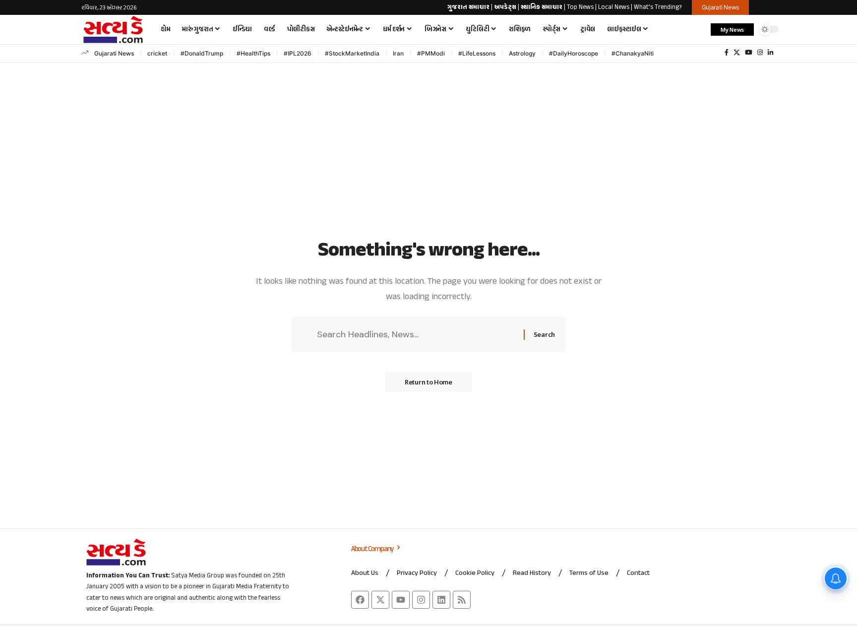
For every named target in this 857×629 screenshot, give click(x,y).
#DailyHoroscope (573, 53)
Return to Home (428, 381)
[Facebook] (726, 52)
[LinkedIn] (770, 52)
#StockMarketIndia (352, 53)
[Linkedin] (441, 600)
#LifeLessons (476, 53)
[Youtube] (401, 600)
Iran (398, 53)
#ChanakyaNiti (633, 53)
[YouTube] (748, 52)
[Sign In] (767, 7)
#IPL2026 (297, 53)
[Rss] (462, 600)
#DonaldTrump (202, 53)
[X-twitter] (380, 600)
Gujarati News (114, 53)
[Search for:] (416, 334)
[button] (698, 29)
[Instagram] (760, 52)
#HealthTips (253, 53)
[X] (736, 52)
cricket (157, 53)
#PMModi (431, 53)
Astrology (522, 53)
